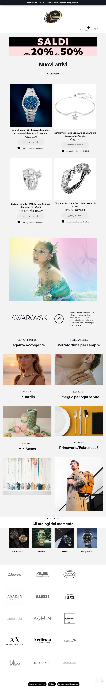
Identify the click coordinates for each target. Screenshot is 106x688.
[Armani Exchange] (14, 650)
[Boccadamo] (42, 672)
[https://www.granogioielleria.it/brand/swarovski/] (53, 269)
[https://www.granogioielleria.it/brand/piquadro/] (79, 484)
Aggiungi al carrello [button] (31, 142)
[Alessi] (42, 606)
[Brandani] (70, 672)
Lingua (95, 29)
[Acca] (70, 583)
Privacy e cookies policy (68, 684)
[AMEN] (42, 628)
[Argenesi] (70, 628)
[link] (53, 46)
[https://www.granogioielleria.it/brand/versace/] (27, 422)
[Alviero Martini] (70, 606)
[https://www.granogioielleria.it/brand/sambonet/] (79, 421)
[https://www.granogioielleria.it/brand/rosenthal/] (27, 476)
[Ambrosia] (14, 628)
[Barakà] (70, 650)
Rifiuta (51, 684)
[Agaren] (14, 606)
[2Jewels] (14, 583)
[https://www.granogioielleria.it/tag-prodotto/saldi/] (53, 46)
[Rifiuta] (102, 681)
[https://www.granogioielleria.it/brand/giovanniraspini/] (27, 370)
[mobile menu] (2, 29)
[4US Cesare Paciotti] (42, 583)
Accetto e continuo (37, 684)
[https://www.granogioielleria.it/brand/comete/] (79, 370)
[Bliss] (14, 672)
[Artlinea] (42, 650)
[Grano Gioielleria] (53, 16)
